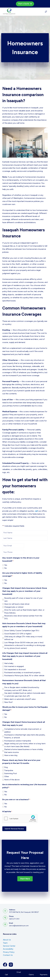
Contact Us (8, 955)
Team (5, 943)
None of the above (12, 780)
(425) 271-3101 (14, 919)
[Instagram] (11, 965)
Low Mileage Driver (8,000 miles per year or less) (23, 642)
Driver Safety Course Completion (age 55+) (21, 631)
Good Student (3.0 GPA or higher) (17, 634)
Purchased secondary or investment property (22, 672)
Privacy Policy (8, 952)
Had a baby (8, 663)
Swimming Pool (10, 773)
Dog (6, 767)
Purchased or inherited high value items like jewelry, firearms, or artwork (24, 736)
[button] (25, 878)
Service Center (9, 946)
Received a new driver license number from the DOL (23, 617)
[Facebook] (5, 965)
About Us (7, 940)
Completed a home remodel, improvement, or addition (22, 730)
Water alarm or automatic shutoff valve (20, 699)
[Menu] (46, 12)
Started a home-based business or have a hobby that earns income (23, 750)
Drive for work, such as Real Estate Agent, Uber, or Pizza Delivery (24, 611)
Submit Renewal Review (14, 829)
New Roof (8, 702)
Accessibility (8, 949)
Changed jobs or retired (13, 607)
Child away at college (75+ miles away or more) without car (23, 638)
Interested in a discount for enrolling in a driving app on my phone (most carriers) (24, 646)
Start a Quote (23, 4)
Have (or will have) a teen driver (17, 604)
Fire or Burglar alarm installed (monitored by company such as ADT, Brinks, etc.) (21, 688)
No (5, 568)
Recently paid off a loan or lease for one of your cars (23, 599)
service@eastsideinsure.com (19, 926)
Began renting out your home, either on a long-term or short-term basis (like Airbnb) (25, 745)
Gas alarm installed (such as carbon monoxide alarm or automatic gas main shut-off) (24, 694)
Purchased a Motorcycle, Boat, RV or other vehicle (24, 676)
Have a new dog (10, 755)
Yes (5, 565)
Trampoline (8, 770)
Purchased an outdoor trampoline (17, 741)
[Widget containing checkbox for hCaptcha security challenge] (19, 818)
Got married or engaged (14, 666)
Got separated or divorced (15, 669)
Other (6, 776)
